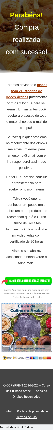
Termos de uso (26, 417)
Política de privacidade (32, 411)
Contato (8, 411)
